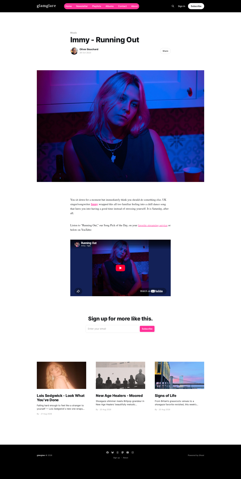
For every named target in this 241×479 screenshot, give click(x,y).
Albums (110, 6)
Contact (122, 6)
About (134, 6)
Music (73, 32)
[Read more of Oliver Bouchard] (74, 51)
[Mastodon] (122, 452)
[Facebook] (107, 452)
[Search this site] (173, 6)
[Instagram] (133, 452)
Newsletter (82, 6)
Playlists (96, 6)
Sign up (116, 458)
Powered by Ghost (196, 455)
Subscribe (196, 6)
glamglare (46, 5)
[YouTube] (127, 452)
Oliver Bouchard (88, 49)
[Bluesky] (112, 452)
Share (165, 51)
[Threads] (117, 452)
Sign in (181, 6)
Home (68, 6)
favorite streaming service (153, 225)
